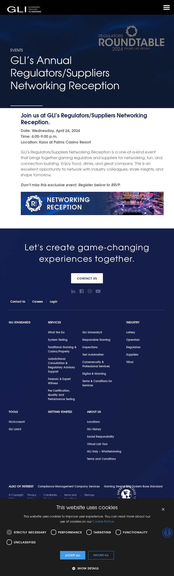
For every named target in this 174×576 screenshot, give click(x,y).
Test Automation (93, 354)
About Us (94, 411)
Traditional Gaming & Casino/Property (62, 349)
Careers (37, 301)
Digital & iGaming (94, 373)
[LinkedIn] (73, 291)
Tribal (129, 362)
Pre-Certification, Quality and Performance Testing (61, 394)
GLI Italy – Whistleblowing (104, 451)
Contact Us (87, 278)
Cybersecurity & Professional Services (96, 364)
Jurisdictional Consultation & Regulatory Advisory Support (61, 364)
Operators (133, 339)
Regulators (133, 347)
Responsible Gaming (96, 339)
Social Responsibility (100, 436)
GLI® (24, 9)
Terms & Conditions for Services (97, 383)
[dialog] (87, 537)
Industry (133, 322)
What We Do (56, 332)
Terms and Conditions (101, 458)
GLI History (94, 429)
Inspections (90, 347)
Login (53, 301)
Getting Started (60, 411)
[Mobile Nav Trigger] (166, 7)
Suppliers (132, 354)
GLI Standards (19, 322)
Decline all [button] (101, 555)
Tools (13, 411)
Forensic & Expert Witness (59, 381)
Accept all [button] (72, 555)
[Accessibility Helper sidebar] (167, 533)
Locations (93, 421)
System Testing (57, 339)
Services (54, 322)
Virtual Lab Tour (97, 444)
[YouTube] (98, 291)
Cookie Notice (103, 521)
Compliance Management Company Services (69, 486)
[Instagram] (89, 291)
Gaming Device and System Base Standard (133, 486)
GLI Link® (15, 429)
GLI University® (92, 332)
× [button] (162, 509)
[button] (86, 568)
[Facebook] (81, 291)
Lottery (130, 332)
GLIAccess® (17, 421)
